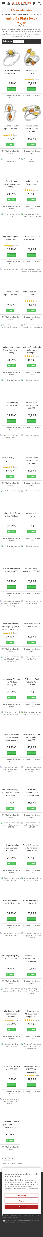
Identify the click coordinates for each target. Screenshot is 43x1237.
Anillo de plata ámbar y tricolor (31, 293)
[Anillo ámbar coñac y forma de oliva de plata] (11, 887)
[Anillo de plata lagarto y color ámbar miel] (10, 942)
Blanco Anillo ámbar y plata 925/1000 (11, 1067)
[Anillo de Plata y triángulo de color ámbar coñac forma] (32, 776)
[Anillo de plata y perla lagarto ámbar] (10, 444)
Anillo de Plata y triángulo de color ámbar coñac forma (31, 792)
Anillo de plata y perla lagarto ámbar (10, 459)
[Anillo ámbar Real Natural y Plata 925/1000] (32, 666)
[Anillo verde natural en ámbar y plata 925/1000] (32, 721)
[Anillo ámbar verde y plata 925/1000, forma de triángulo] (10, 776)
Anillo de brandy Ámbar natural (31, 182)
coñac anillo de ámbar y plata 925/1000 (10, 127)
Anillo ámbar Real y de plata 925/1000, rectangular (11, 682)
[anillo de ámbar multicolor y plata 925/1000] (32, 113)
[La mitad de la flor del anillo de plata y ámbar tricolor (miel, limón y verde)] (10, 610)
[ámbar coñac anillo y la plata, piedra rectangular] (32, 334)
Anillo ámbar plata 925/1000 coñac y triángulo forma (32, 1014)
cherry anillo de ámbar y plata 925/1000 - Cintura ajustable (10, 1124)
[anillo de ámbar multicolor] (32, 57)
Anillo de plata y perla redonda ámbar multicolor (11, 1014)
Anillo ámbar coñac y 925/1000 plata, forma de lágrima (31, 958)
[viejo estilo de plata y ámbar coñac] (11, 223)
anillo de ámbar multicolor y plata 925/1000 (31, 128)
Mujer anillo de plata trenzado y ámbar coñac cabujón (11, 737)
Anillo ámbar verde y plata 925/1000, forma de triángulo (10, 792)
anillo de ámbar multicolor (32, 71)
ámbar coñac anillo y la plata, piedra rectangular (32, 350)
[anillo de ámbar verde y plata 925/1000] (11, 57)
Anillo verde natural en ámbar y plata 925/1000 (31, 737)
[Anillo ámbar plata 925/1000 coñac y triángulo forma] (32, 998)
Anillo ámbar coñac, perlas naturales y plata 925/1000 (11, 848)
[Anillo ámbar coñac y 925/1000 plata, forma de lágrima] (32, 942)
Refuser (21, 1201)
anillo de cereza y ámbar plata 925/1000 (11, 403)
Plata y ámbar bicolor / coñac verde (31, 901)
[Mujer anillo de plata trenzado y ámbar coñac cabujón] (11, 721)
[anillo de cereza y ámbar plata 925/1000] (11, 389)
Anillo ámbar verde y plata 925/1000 (32, 625)
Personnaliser (21, 1195)
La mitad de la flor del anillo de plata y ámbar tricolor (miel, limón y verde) (10, 627)
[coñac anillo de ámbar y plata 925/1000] (10, 113)
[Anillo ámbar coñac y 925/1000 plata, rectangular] (32, 1053)
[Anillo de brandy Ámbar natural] (32, 168)
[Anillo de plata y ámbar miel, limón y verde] (32, 223)
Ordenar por (7, 41)
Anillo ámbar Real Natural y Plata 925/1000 (32, 682)
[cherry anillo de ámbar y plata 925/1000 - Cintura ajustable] (10, 1108)
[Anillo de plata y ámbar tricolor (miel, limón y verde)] (11, 334)
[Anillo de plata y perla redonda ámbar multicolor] (11, 998)
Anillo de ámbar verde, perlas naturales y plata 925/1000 (31, 848)
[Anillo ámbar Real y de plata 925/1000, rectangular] (11, 666)
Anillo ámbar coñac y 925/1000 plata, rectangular (32, 1069)
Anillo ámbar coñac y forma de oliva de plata (11, 901)
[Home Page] (2, 15)
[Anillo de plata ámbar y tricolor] (32, 279)
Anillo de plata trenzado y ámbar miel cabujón (11, 184)
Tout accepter (21, 1207)
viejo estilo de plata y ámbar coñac (11, 237)
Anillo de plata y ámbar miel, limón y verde (31, 237)
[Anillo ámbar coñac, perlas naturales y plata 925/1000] (11, 832)
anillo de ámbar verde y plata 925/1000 (11, 71)
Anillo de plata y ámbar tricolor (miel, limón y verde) (11, 350)
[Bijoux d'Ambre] (21, 3)
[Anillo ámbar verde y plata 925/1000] (32, 610)
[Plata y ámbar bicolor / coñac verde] (32, 887)
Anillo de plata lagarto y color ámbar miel (10, 957)
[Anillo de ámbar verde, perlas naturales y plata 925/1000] (32, 832)
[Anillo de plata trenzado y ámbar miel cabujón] (11, 168)
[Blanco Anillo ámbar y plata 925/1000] (11, 1053)
